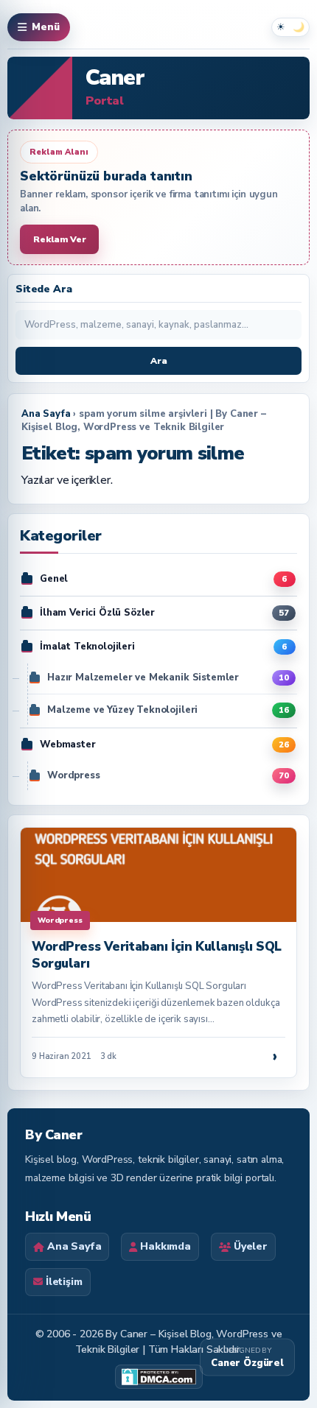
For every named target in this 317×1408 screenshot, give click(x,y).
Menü (46, 27)
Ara (158, 361)
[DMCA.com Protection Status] (159, 1376)
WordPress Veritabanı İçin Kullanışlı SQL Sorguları (157, 954)
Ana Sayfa (46, 413)
